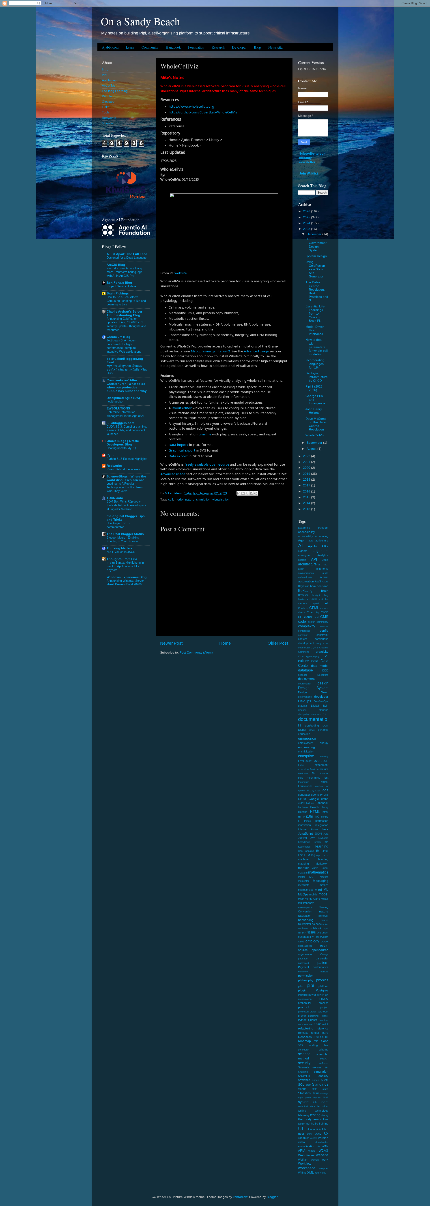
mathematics (318, 872)
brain (324, 590)
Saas (324, 1041)
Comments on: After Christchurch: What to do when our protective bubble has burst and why (127, 386)
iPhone (314, 829)
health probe (115, 401)
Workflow (304, 1163)
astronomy (322, 568)
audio (325, 573)
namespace (305, 907)
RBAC (317, 1024)
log (313, 855)
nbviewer (323, 915)
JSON (318, 833)
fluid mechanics (309, 777)
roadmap (304, 1041)
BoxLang (305, 590)
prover (302, 1015)
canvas (302, 603)
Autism (324, 577)
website (180, 273)
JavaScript (305, 833)
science (304, 1054)
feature (324, 769)
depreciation (304, 683)
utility (309, 1133)
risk (322, 1037)
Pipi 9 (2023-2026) (314, 388)
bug (326, 595)
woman (315, 1159)
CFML (314, 608)
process (323, 1003)
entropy (324, 756)
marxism (302, 872)
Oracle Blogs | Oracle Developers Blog (123, 442)
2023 (307, 229)
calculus (323, 599)
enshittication (306, 751)
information (321, 820)
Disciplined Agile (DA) (123, 398)
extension (303, 769)
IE (299, 821)
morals (324, 898)
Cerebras (303, 608)
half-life (310, 803)
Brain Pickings (118, 293)
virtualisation (321, 1142)
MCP (312, 876)
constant (302, 635)
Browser (303, 595)
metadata (304, 885)
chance (324, 608)
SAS (300, 1045)
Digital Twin (319, 705)
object (325, 932)
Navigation (304, 915)
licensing (309, 851)
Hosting (302, 812)
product (303, 1007)
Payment (303, 967)
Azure (325, 581)
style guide (304, 1097)
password (303, 963)
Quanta (312, 1020)
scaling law (318, 1045)
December (314, 234)
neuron (324, 920)
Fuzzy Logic (314, 790)
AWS (318, 581)
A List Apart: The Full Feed (127, 254)
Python (112, 455)
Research (218, 47)
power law (322, 994)
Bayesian (304, 586)
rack (300, 1024)
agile (310, 540)
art (319, 564)
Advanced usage (256, 351)
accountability (305, 536)
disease (323, 710)
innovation (304, 825)
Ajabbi (312, 546)
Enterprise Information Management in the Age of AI (125, 414)
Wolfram (303, 1159)
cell (170, 499)
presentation (305, 999)
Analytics (322, 555)
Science (107, 123)
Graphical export (182, 450)
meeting (324, 877)
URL (325, 1129)
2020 (307, 467)
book (313, 586)
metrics (324, 885)
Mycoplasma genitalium (209, 351)
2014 (307, 503)
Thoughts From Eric (122, 559)
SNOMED (304, 1076)
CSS (324, 656)
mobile (313, 894)
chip (317, 612)
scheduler (303, 1049)
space (315, 1080)
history (324, 807)
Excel (301, 765)
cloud (308, 617)
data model (319, 665)
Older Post (278, 643)
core (325, 643)
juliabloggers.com (120, 423)
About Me (109, 85)
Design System (313, 688)
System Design (316, 256)
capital (315, 603)
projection (303, 1011)
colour (311, 621)
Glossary (108, 101)
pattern (322, 963)
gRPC (301, 803)
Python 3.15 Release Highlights (127, 458)
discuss (302, 710)
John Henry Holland (313, 410)
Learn (130, 47)
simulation (203, 499)
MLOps (303, 894)
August (312, 448)
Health (314, 807)
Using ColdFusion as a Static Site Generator (315, 269)
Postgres (322, 990)
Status (315, 1093)
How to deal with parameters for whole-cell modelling (316, 347)
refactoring (305, 1028)
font (326, 777)
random (308, 1024)
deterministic (305, 696)
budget (316, 595)
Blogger (272, 1197)
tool (308, 1123)
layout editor (182, 408)
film (314, 773)
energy (324, 743)
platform (323, 986)
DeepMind (322, 674)
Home (225, 643)
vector (313, 1138)
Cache (314, 599)
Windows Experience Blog (127, 577)
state (314, 1089)
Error (301, 761)
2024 (307, 223)
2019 (307, 473)
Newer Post (171, 643)
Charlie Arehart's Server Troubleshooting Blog (124, 313)
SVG (325, 1097)
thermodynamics (310, 1119)
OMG (301, 941)
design (323, 683)
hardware (303, 807)
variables (303, 1138)
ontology (312, 941)
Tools (106, 112)
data (314, 661)
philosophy (305, 980)
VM (318, 1146)
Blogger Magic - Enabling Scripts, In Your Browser (123, 539)
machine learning (313, 859)
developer (321, 696)
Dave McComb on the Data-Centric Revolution (316, 424)
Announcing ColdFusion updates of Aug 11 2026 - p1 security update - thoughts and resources (126, 324)
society (323, 1076)
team (324, 1102)
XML (310, 1172)
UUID (318, 1133)
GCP (325, 790)
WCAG (323, 1150)
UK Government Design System (316, 245)
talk (315, 1102)
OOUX (324, 941)
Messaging (320, 880)
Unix (318, 1129)
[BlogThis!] (243, 493)
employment (305, 743)
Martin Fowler (320, 868)
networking (306, 920)
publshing (313, 1015)
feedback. (303, 773)
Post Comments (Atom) (196, 652)
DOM (325, 725)
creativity (322, 651)
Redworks (109, 117)
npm (326, 928)
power (312, 994)
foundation (303, 782)
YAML (322, 1172)
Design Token (313, 692)
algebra (302, 551)
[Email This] (238, 493)
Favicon (314, 769)
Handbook (173, 47)
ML (325, 889)
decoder (302, 674)
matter (301, 877)
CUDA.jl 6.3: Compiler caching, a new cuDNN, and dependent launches (127, 430)
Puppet (324, 1015)
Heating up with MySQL (122, 448)
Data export (178, 456)
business (303, 599)
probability (304, 1003)
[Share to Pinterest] (256, 493)
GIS (326, 794)
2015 (307, 497)
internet (302, 829)
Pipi (104, 75)
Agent (302, 540)
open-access (305, 945)
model (179, 499)
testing (315, 1115)
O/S (319, 932)
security (304, 1063)
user (301, 1133)
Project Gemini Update (121, 286)
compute (323, 626)
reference (322, 1028)
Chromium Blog (118, 337)
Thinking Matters (120, 548)
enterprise (306, 756)
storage (324, 1093)
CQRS (314, 647)
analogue (304, 555)
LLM (307, 855)
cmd (316, 617)
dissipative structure (309, 714)
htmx (325, 812)
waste (312, 1150)
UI (300, 1128)
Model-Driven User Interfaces (315, 330)
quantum (323, 1020)
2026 (307, 211)
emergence (307, 738)
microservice (306, 889)
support (317, 1097)
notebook (315, 928)
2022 (307, 456)
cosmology (304, 647)
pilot (300, 986)
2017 (307, 485)
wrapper (323, 1168)
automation (306, 581)
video (301, 1142)
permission (306, 975)
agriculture (321, 540)
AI (300, 545)
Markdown (322, 863)
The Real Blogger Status (125, 534)
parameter (322, 958)
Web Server (306, 1155)
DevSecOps (321, 701)
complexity (306, 626)
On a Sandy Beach (140, 21)
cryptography (312, 656)
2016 (307, 491)
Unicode (310, 1129)
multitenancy (306, 903)
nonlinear (303, 928)
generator (304, 794)
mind (318, 889)
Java (325, 829)
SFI (326, 1067)
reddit (325, 1024)
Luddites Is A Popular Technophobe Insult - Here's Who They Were (125, 487)
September (315, 442)
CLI (300, 617)
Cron (300, 656)
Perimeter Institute (313, 971)
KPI (326, 842)
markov (303, 867)
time (325, 1119)
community (322, 621)
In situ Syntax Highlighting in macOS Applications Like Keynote (125, 566)
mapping (303, 863)
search (324, 1058)
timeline (204, 434)
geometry (316, 794)
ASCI (325, 564)
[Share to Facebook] (251, 493)
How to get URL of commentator (118, 525)
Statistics (304, 1093)
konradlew (240, 1197)
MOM (301, 898)
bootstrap (322, 586)
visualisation (221, 499)
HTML (315, 812)
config (324, 630)
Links (105, 107)
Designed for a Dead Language (126, 257)
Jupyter (302, 838)
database (305, 670)
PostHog (302, 994)
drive (312, 730)
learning (321, 846)
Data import (178, 444)
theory (324, 1115)
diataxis (302, 705)
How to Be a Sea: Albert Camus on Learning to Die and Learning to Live (126, 300)
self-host (323, 1063)
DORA (302, 729)
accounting (321, 536)
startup (302, 1089)
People (107, 96)
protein (313, 1011)
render (315, 1032)
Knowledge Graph (309, 842)
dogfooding (312, 725)
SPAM (324, 1080)
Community (150, 47)
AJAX (325, 546)
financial (324, 773)
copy (318, 643)
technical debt (306, 1106)
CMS (324, 617)
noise (325, 924)
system (303, 1102)
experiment (321, 765)
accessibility (306, 532)
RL (326, 1037)
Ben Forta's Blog (119, 282)
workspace (306, 1168)
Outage (324, 954)
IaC (317, 816)
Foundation (196, 47)
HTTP (301, 816)
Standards (320, 1084)
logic (318, 855)
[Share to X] (247, 493)
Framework (305, 786)
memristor (303, 881)
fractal (324, 782)
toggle (301, 1123)
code (302, 621)
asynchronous (306, 573)
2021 (307, 462)
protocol (323, 1011)
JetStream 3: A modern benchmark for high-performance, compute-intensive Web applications (124, 346)
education (304, 734)
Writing (302, 1172)
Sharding (303, 1071)
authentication (305, 577)
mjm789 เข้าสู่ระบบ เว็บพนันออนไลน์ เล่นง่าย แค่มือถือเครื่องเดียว (127, 369)
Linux (325, 850)
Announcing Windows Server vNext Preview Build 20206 (125, 582)
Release (303, 1032)
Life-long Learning (115, 91)
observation (322, 936)
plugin (302, 990)
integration (321, 825)
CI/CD (324, 612)
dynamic (323, 729)
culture (303, 661)
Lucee (325, 855)
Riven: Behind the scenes (123, 469)
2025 (307, 217)
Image (307, 821)
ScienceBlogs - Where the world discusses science (126, 478)
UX (326, 1133)
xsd (317, 1172)
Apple (325, 559)
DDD (325, 670)
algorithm (321, 551)
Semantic (304, 1067)
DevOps (304, 701)
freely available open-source (207, 464)
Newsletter (276, 47)
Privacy (323, 999)
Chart (310, 612)
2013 (307, 509)
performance (320, 967)
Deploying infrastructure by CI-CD (316, 377)
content (302, 639)
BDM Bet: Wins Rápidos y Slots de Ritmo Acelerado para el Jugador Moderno (126, 505)
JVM (312, 838)
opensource (320, 950)
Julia (325, 833)
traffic (314, 1123)
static (325, 1089)
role (316, 1041)
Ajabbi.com (110, 47)
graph (324, 799)
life (318, 850)
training (323, 1123)
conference (304, 630)
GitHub (302, 799)
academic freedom (313, 527)
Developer (239, 47)
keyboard (323, 838)
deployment (306, 678)
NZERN (311, 932)
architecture (307, 564)
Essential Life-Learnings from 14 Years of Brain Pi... (315, 314)
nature (189, 499)
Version (323, 1138)
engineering (306, 747)
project (324, 1007)
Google (314, 799)
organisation (305, 954)
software (304, 1080)
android (302, 559)
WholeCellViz (314, 435)
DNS (325, 714)
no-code (317, 924)
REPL (325, 1032)
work (325, 1159)
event (308, 761)
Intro (105, 69)
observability (306, 936)
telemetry (303, 1115)
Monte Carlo (312, 898)
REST (316, 1037)
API (314, 559)
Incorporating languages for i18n (314, 363)
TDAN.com (115, 498)
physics (322, 980)
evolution (321, 761)
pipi (310, 985)
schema (323, 1049)
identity (324, 816)
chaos (301, 612)
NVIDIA (302, 932)
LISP (300, 855)
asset (301, 568)
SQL (301, 1084)
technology (321, 1110)
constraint (322, 635)
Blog (257, 47)
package (302, 958)
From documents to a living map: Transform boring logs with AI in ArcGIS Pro (124, 272)
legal (300, 851)
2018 (307, 479)
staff (308, 1084)
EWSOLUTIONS (118, 408)
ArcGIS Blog (116, 264)
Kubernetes (304, 846)
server (316, 1067)
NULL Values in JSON (121, 552)
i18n (309, 816)
